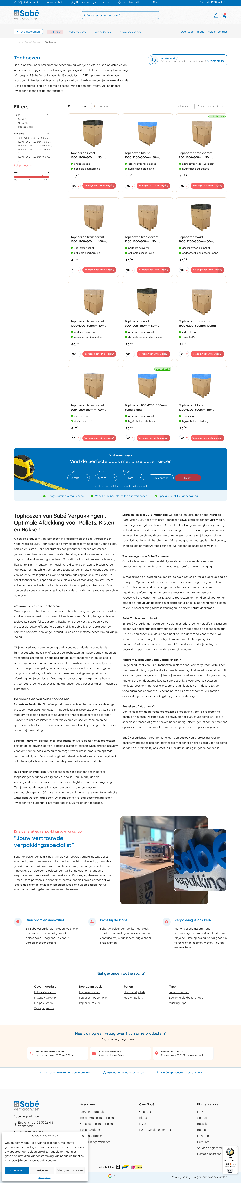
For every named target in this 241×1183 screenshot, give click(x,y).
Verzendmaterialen (93, 1111)
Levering (203, 1135)
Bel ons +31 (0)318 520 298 (50, 1051)
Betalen (202, 1129)
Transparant (26, 126)
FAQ (200, 1111)
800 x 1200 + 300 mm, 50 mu (34, 138)
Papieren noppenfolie (93, 997)
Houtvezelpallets (134, 992)
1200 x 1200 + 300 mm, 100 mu (34, 151)
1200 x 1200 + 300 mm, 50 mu (35, 145)
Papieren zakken (90, 1003)
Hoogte (126, 471)
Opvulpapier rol (44, 1008)
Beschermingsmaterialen (97, 1117)
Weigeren (42, 1170)
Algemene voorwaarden (210, 1177)
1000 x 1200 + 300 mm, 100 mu (34, 158)
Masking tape (177, 1003)
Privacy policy (180, 1177)
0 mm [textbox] (75, 477)
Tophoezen (55, 31)
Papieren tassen (89, 992)
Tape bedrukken (102, 31)
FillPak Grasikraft (45, 992)
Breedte (100, 471)
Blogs (200, 31)
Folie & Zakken (32, 42)
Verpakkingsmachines (95, 1141)
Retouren (203, 1141)
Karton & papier (91, 1135)
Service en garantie (210, 1147)
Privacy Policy (45, 1177)
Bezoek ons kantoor (172, 1051)
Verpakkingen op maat (130, 31)
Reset (187, 478)
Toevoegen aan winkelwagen (98, 185)
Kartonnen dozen (78, 31)
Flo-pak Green (43, 1003)
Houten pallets (133, 997)
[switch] (230, 1171)
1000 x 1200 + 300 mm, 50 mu (35, 141)
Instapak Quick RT (46, 997)
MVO (142, 1123)
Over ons (145, 1111)
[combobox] (78, 477)
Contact (202, 1117)
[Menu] (236, 1148)
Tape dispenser (179, 992)
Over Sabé (187, 31)
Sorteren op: (183, 106)
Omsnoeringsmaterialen (96, 1123)
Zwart (22, 119)
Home (17, 42)
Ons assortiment (30, 31)
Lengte (72, 471)
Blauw (23, 123)
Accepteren (16, 1170)
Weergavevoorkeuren (70, 1170)
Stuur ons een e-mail (110, 1051)
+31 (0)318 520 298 (216, 2)
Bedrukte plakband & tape (186, 997)
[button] (83, 1135)
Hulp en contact (217, 31)
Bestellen (203, 1123)
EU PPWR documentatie (155, 1129)
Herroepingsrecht (209, 1153)
